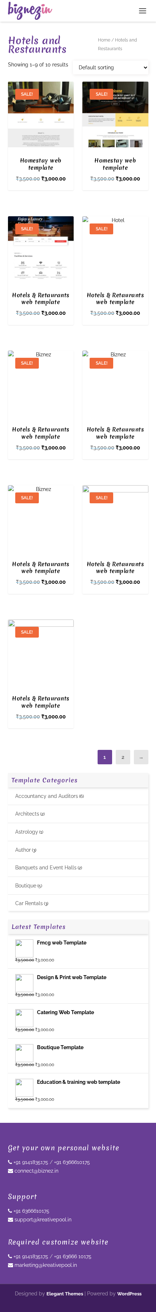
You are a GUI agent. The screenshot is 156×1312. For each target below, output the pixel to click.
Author (23, 850)
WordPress (129, 1293)
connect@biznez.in (35, 1171)
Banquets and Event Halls (46, 867)
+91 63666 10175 (72, 1256)
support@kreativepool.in (42, 1219)
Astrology (26, 832)
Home (104, 40)
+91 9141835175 (30, 1162)
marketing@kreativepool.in (45, 1265)
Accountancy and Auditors (46, 796)
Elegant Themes (64, 1293)
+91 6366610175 (72, 1162)
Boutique (25, 886)
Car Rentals (29, 903)
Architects (27, 814)
